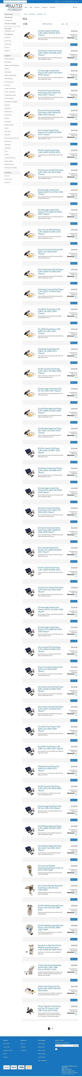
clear (13, 31)
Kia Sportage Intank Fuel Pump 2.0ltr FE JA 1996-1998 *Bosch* (50, 609)
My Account (6, 1043)
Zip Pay (5, 1053)
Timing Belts (8, 148)
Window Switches (9, 164)
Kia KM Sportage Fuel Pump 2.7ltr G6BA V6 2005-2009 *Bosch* (50, 828)
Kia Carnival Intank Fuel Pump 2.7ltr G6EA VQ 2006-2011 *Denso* (50, 132)
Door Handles (8, 72)
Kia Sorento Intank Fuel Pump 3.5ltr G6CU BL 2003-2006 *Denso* (50, 172)
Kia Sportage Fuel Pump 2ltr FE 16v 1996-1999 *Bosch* (50, 807)
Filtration (7, 118)
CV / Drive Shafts (9, 98)
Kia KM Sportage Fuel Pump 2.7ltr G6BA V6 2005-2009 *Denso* (50, 410)
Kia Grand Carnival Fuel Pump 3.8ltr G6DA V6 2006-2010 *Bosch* (50, 689)
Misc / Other (8, 131)
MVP (8, 50)
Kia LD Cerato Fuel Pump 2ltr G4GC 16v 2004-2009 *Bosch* (50, 669)
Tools (6, 151)
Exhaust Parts (8, 115)
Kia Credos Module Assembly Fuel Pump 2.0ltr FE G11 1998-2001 (50, 887)
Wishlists (57, 1)
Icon (8, 47)
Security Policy (41, 1057)
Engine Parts (8, 108)
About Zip (52, 7)
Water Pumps (8, 62)
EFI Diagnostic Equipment (11, 101)
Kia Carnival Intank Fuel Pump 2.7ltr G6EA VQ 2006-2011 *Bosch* (50, 549)
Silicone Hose (8, 141)
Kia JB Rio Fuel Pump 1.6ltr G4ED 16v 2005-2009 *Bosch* (49, 728)
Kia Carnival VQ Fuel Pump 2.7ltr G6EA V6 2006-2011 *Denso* (49, 231)
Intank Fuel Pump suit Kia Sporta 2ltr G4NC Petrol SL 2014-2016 (49, 988)
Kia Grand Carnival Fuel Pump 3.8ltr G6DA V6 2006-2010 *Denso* (50, 271)
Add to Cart (74, 44)
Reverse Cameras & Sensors (12, 138)
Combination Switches (10, 95)
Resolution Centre (8, 1050)
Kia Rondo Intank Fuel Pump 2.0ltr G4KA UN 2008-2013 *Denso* (50, 52)
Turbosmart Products (10, 157)
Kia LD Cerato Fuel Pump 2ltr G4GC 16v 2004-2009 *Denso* (50, 251)
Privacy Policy (41, 1047)
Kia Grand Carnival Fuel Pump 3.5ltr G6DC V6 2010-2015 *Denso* (50, 291)
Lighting (7, 68)
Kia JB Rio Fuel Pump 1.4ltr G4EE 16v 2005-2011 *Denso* (49, 331)
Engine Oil (7, 105)
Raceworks (7, 134)
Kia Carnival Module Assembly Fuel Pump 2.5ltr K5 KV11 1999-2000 (50, 867)
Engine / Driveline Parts (10, 75)
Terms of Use (41, 1043)
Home (26, 7)
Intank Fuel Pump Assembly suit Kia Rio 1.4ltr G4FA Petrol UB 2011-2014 (49, 967)
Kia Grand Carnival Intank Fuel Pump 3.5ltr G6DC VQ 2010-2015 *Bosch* (49, 510)
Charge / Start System (10, 88)
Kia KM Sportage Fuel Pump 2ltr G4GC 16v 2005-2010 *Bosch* (50, 848)
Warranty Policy (42, 1053)
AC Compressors (9, 82)
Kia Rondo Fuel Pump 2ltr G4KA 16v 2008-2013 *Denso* (48, 351)
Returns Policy (8, 179)
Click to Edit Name (42, 1060)
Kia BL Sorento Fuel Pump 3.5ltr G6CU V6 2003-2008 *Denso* (49, 371)
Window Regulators (10, 58)
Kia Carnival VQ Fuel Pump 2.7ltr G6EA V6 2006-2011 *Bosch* (49, 649)
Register (67, 1)
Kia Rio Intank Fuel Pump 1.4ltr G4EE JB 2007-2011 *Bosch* (49, 450)
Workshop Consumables (11, 167)
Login (62, 1)
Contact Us (45, 7)
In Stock (9, 20)
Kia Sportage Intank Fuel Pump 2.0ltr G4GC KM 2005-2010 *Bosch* (50, 490)
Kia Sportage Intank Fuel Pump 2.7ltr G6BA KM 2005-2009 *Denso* (50, 211)
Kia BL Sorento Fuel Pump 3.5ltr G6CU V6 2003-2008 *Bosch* (49, 788)
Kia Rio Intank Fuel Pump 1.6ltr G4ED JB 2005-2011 (49, 151)
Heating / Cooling (9, 124)
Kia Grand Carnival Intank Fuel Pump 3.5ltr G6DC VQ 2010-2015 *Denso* (49, 92)
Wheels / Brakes (9, 161)
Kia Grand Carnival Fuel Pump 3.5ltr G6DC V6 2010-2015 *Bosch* (50, 708)
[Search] (4, 1)
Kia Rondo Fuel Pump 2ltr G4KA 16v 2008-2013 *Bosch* (48, 768)
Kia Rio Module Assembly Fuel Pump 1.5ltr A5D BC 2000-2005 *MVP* (50, 927)
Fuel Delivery (8, 121)
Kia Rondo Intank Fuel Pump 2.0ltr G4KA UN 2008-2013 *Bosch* (50, 470)
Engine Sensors (8, 111)
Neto (73, 1074)
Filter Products (9, 14)
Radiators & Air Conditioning (12, 65)
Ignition (7, 128)
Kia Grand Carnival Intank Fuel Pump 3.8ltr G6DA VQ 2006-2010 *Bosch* (49, 530)
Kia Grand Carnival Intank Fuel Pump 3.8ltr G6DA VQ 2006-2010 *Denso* (49, 112)
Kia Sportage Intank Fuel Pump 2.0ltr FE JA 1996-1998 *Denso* (50, 192)
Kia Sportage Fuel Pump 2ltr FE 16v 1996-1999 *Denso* (50, 389)
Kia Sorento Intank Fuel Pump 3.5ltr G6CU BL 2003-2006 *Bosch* (50, 589)
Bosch (8, 40)
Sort (63, 24)
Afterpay (5, 1057)
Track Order (6, 1047)
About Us (37, 7)
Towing (6, 154)
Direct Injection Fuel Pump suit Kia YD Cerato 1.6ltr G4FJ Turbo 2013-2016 (49, 1008)
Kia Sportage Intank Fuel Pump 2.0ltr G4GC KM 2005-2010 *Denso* (50, 72)
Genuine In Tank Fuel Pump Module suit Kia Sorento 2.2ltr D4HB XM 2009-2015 (50, 947)
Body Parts (7, 85)
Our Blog (23, 1047)
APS (8, 37)
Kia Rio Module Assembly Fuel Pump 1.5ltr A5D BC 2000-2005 (50, 907)
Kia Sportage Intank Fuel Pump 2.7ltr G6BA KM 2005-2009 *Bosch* (50, 629)
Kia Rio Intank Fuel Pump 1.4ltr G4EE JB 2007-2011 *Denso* (49, 33)
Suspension (7, 144)
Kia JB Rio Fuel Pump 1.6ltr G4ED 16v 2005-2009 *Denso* (49, 311)
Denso (8, 44)
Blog (31, 7)
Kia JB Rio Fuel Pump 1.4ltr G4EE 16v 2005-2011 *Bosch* (50, 747)
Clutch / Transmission (10, 91)
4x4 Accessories (9, 78)
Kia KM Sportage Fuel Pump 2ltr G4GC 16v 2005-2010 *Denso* (50, 430)
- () (75, 7)
